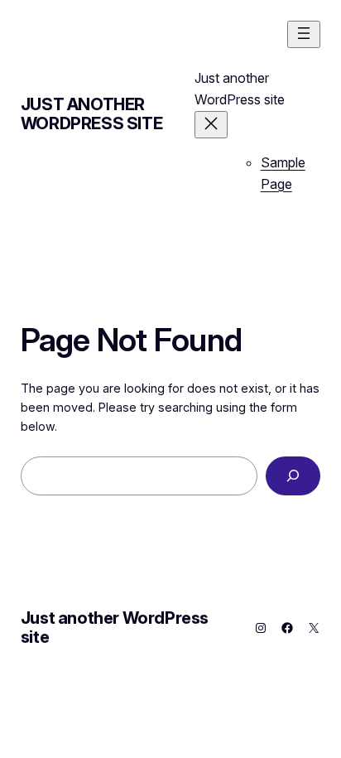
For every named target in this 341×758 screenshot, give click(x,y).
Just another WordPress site (91, 113)
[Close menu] (211, 124)
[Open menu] (303, 34)
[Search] (293, 475)
